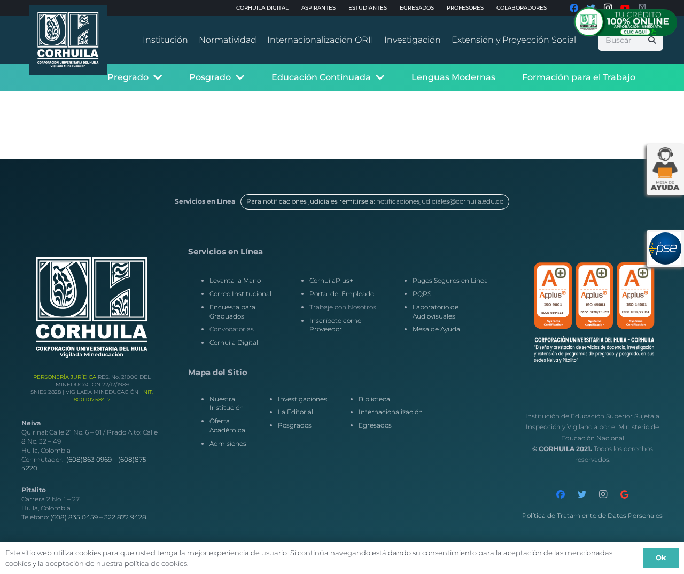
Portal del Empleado (341, 294)
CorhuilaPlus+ (331, 280)
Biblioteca (374, 399)
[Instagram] (603, 494)
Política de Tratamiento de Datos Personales (592, 515)
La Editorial (295, 412)
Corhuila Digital (233, 342)
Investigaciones (302, 399)
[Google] (624, 494)
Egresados (375, 425)
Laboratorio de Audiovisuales (435, 311)
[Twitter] (582, 494)
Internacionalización (391, 412)
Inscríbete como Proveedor (335, 324)
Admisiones (227, 443)
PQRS (422, 294)
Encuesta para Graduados (232, 311)
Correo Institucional (240, 294)
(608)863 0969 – (92, 459)
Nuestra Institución (226, 403)
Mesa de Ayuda (436, 329)
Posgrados (295, 425)
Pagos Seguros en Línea (450, 280)
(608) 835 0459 (74, 517)
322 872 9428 (125, 517)
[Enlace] (68, 40)
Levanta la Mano (235, 280)
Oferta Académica (227, 425)
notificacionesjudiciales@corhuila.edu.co (439, 201)
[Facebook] (560, 494)
